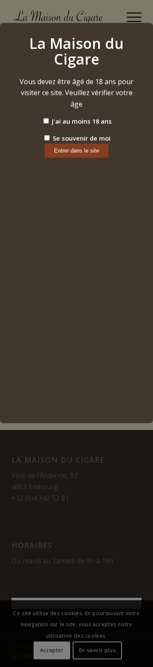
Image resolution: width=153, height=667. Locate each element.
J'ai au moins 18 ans (81, 121)
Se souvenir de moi (80, 138)
